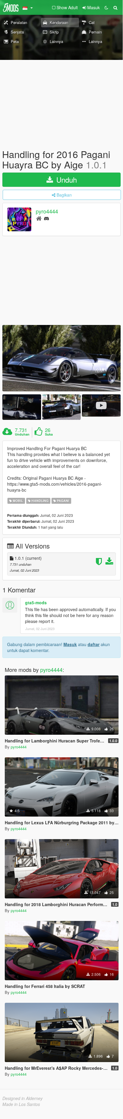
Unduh (65, 179)
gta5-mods (36, 602)
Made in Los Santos (21, 1104)
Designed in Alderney (22, 1098)
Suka (49, 434)
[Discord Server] (46, 218)
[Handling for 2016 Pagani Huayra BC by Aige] (61, 358)
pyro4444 (47, 211)
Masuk (70, 644)
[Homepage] (39, 218)
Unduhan (22, 434)
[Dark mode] (106, 7)
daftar (93, 644)
